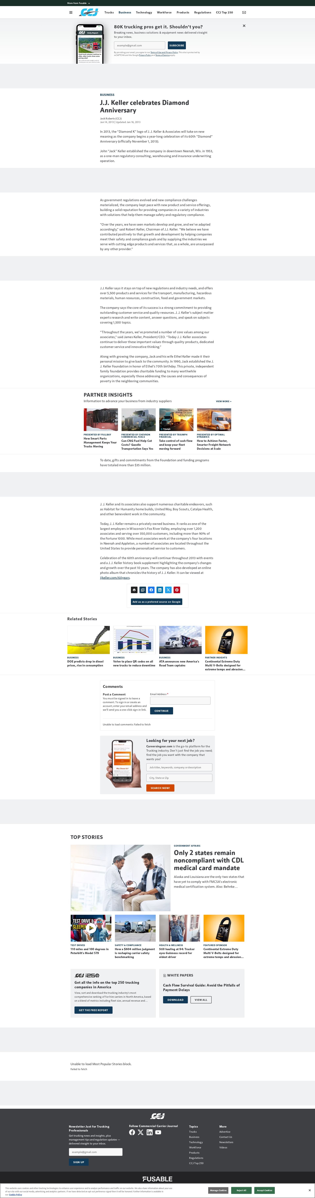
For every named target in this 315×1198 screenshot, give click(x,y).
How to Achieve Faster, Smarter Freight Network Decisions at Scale (214, 444)
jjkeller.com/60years (115, 577)
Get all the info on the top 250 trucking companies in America (106, 984)
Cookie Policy (15, 1194)
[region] (157, 1190)
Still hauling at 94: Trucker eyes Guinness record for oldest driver (177, 953)
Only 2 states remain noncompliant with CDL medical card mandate (209, 860)
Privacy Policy (145, 55)
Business (107, 94)
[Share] (151, 590)
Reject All (241, 1190)
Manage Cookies (218, 1190)
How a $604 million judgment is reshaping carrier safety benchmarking (135, 953)
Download (175, 999)
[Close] (309, 1190)
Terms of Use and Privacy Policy (164, 52)
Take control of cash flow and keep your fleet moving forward (175, 444)
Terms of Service (163, 55)
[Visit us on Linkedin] (150, 1132)
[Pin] (177, 590)
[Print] (134, 590)
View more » (223, 401)
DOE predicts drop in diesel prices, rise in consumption (85, 663)
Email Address (159, 694)
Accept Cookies (264, 1190)
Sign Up (78, 1162)
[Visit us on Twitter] (141, 1132)
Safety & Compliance (128, 945)
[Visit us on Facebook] (132, 1132)
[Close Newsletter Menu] (244, 26)
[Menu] (71, 12)
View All (201, 999)
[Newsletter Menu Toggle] (244, 12)
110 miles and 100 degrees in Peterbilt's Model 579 (90, 951)
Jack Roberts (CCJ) (111, 118)
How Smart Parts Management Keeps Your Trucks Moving (100, 442)
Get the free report (93, 1010)
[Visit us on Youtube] (158, 1132)
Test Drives (78, 945)
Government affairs (187, 845)
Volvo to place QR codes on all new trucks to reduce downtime (134, 663)
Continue (162, 710)
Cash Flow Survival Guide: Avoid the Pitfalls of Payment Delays (201, 987)
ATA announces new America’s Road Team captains (179, 663)
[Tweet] (168, 590)
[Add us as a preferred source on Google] (142, 590)
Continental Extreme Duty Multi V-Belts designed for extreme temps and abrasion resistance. (224, 665)
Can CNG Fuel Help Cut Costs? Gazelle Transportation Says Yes (137, 444)
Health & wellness (171, 945)
